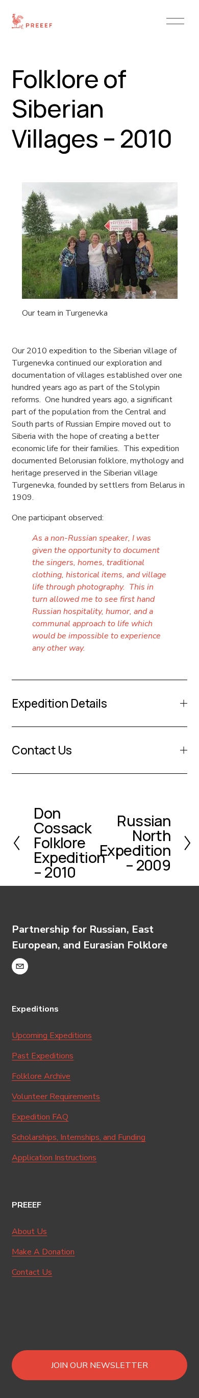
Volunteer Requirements (56, 1096)
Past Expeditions (42, 1055)
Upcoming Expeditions (52, 1035)
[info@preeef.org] (20, 966)
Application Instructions (54, 1157)
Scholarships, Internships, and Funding (78, 1137)
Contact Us (32, 1272)
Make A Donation (43, 1251)
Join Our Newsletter (99, 1365)
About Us (29, 1231)
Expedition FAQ (40, 1117)
